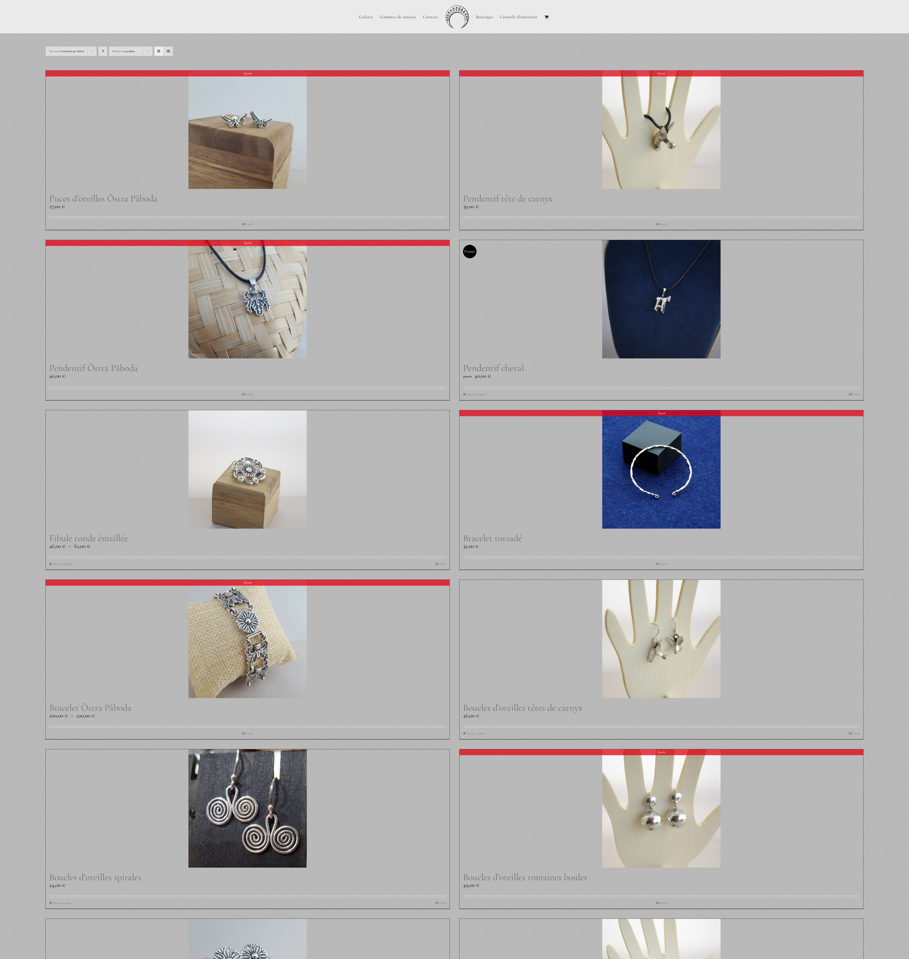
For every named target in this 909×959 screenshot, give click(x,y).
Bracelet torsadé (492, 538)
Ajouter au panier (476, 394)
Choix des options (62, 564)
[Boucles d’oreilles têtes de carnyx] (661, 639)
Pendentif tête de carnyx (508, 198)
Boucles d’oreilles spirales (95, 877)
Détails (249, 224)
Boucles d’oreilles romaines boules (525, 877)
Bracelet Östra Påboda (90, 707)
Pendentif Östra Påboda (93, 368)
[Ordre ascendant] (102, 51)
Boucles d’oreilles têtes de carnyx (523, 707)
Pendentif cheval (493, 368)
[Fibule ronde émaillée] (248, 469)
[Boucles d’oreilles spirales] (248, 808)
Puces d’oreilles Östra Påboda (103, 198)
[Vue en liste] (168, 51)
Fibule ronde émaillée (88, 538)
